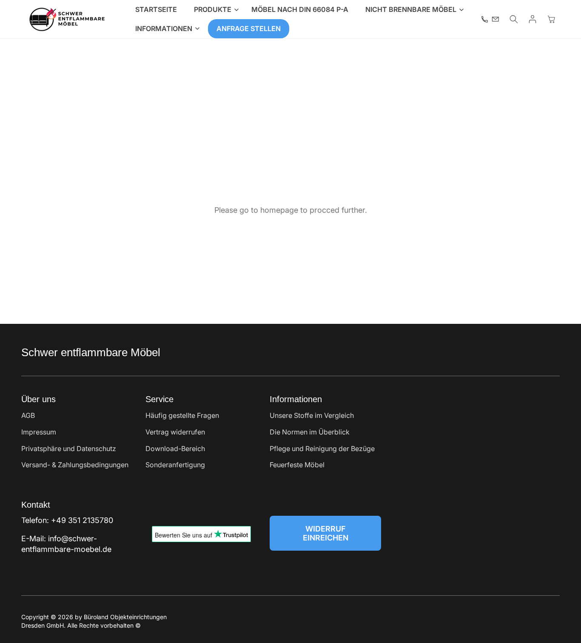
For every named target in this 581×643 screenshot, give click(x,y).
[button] (214, 9)
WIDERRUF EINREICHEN (325, 533)
